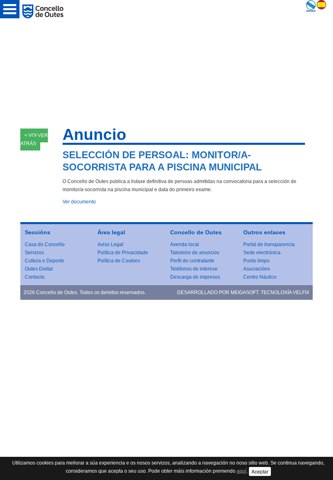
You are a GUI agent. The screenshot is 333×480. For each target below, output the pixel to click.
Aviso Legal (110, 244)
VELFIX (301, 292)
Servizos (34, 252)
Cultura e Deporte (44, 261)
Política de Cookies (118, 261)
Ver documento (79, 202)
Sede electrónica (262, 252)
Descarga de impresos (195, 277)
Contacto (35, 277)
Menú (9, 9)
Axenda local (184, 244)
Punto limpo (256, 261)
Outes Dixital (39, 269)
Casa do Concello (45, 244)
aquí (242, 471)
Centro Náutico (260, 277)
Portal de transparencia (269, 244)
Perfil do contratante (192, 261)
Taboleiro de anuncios (194, 252)
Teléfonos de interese (194, 269)
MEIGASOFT (244, 292)
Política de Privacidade (122, 252)
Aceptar (259, 471)
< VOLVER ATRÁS (34, 139)
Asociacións (256, 269)
